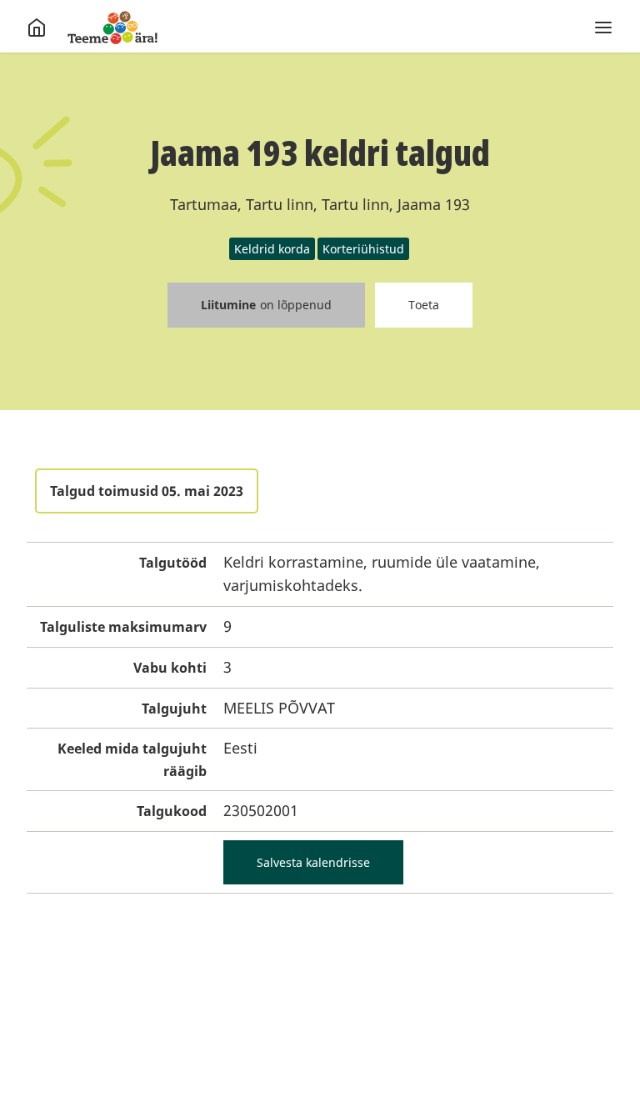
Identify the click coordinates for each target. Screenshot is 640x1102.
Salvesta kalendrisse (313, 862)
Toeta (423, 305)
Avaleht (112, 27)
